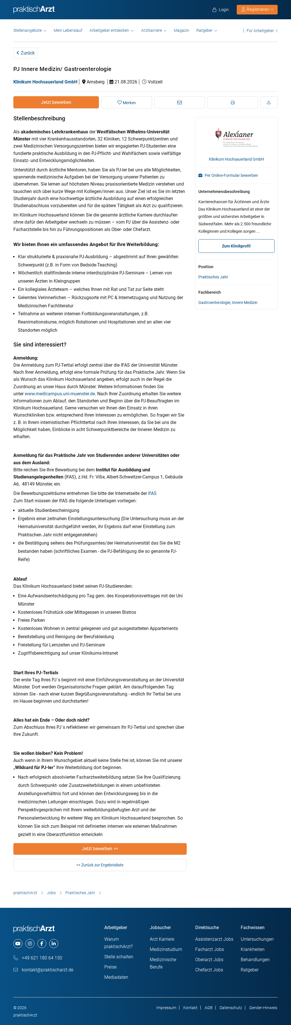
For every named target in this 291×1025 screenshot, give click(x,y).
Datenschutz (231, 1007)
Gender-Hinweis (263, 1007)
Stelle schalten (118, 956)
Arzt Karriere (162, 939)
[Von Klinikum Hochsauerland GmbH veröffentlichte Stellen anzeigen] (236, 137)
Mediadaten (116, 977)
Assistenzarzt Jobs (214, 939)
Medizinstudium (166, 949)
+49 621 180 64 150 (41, 958)
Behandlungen (255, 959)
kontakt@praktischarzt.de (47, 970)
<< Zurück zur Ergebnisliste (99, 865)
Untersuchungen (257, 939)
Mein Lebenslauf (68, 30)
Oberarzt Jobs (209, 959)
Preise (110, 967)
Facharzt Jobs (209, 949)
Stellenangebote (27, 30)
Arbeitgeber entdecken (109, 30)
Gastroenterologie (214, 302)
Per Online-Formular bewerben (231, 175)
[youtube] (17, 943)
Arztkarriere (151, 30)
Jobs (51, 892)
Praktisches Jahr (213, 277)
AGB (209, 1007)
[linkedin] (53, 943)
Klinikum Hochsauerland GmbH (45, 82)
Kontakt (190, 1007)
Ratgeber (204, 30)
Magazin (181, 30)
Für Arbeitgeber (260, 30)
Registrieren (258, 9)
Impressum (166, 1007)
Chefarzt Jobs (209, 970)
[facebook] (41, 943)
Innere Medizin (244, 302)
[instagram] (29, 943)
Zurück (27, 53)
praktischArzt (25, 892)
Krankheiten (253, 949)
